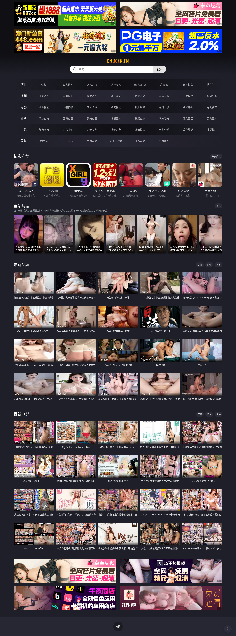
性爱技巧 (212, 130)
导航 (23, 141)
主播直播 (188, 96)
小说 (23, 129)
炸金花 (164, 84)
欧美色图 (92, 118)
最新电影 (21, 414)
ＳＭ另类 (212, 96)
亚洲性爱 (44, 107)
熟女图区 (188, 118)
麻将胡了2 (140, 84)
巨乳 (209, 264)
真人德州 (68, 84)
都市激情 (44, 130)
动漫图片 (116, 118)
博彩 (23, 84)
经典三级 (164, 107)
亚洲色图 (68, 118)
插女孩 (44, 141)
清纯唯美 (164, 118)
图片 (23, 118)
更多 (218, 264)
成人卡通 (92, 107)
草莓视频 (92, 141)
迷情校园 (140, 130)
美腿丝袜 (140, 118)
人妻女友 (92, 130)
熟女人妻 (140, 96)
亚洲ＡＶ (44, 96)
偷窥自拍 (44, 118)
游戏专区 (116, 84)
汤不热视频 (115, 141)
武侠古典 (116, 130)
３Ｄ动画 (116, 96)
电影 (23, 107)
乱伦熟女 (188, 107)
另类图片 (212, 118)
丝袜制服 (164, 96)
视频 (23, 96)
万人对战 (92, 84)
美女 (200, 264)
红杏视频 (140, 141)
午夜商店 (68, 141)
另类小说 (164, 130)
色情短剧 (164, 141)
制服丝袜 (140, 107)
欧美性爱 (116, 107)
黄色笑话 (188, 130)
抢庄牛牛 (212, 84)
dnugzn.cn (118, 61)
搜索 (159, 69)
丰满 (200, 414)
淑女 (209, 414)
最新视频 (21, 264)
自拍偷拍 (68, 96)
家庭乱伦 (68, 130)
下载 (218, 205)
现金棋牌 (188, 84)
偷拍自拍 (68, 107)
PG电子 (44, 84)
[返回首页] (228, 629)
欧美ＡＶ (92, 96)
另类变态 (212, 107)
